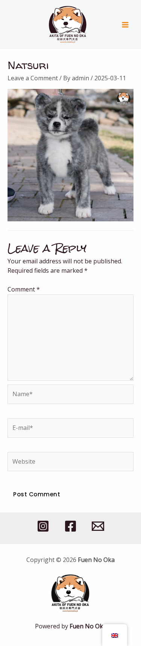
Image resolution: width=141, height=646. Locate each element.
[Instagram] (43, 526)
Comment (24, 289)
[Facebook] (70, 526)
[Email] (98, 526)
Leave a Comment (33, 78)
